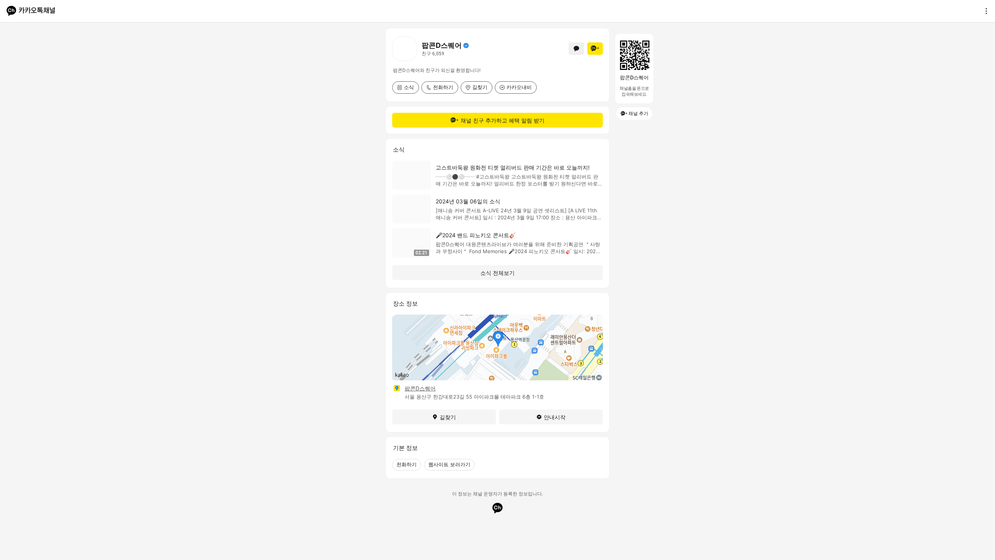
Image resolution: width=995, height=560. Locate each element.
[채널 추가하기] (595, 48)
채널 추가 (638, 113)
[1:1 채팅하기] (576, 48)
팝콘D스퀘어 (420, 388)
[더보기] (984, 11)
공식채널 (466, 45)
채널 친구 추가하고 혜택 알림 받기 (503, 120)
